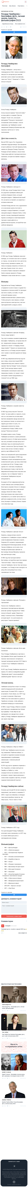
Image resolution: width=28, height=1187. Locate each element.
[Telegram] (14, 1166)
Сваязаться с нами (14, 1161)
